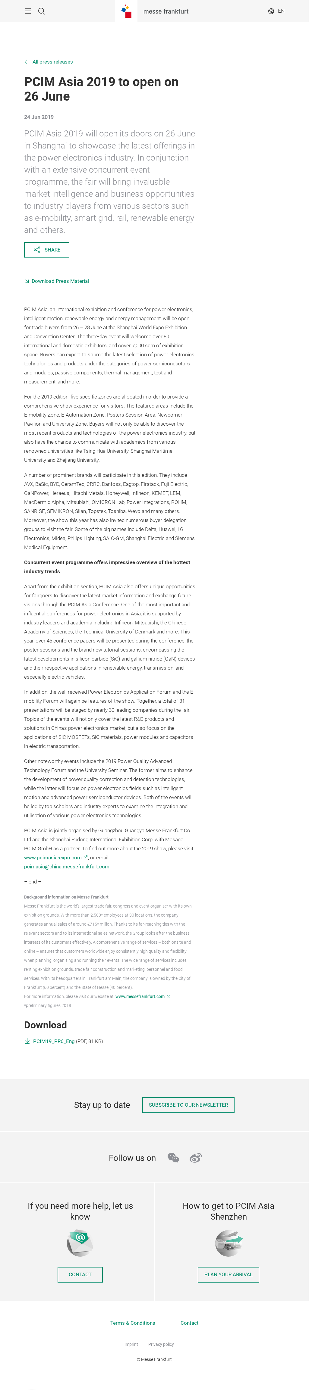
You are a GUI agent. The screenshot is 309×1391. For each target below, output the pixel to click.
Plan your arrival (228, 1274)
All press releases (53, 62)
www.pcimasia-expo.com (53, 858)
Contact (80, 1274)
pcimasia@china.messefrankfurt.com (66, 867)
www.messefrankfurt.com (140, 996)
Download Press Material (60, 281)
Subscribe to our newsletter (188, 1105)
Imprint (131, 1344)
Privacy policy (161, 1344)
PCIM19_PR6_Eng (54, 1041)
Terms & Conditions (132, 1323)
